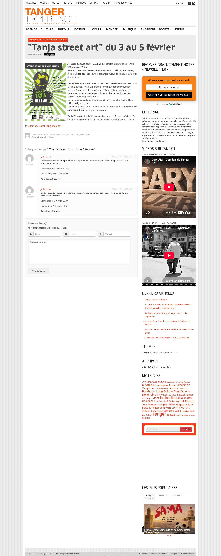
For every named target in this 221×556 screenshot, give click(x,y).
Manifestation (50, 40)
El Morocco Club (181, 388)
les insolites (168, 398)
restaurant (147, 411)
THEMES (146, 352)
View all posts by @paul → (44, 137)
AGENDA (107, 3)
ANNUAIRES (30, 3)
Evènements (35, 40)
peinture (169, 404)
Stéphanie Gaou (172, 411)
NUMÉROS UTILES (123, 3)
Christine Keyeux (182, 382)
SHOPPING (148, 29)
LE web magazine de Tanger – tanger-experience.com (56, 554)
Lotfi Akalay (169, 401)
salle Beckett (157, 411)
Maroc (178, 401)
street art (32, 126)
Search (180, 3)
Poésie (187, 408)
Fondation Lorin (152, 391)
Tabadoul (185, 411)
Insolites (172, 395)
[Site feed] (194, 3)
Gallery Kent (161, 394)
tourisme (185, 415)
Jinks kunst (46, 157)
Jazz (156, 397)
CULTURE (47, 29)
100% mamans (149, 382)
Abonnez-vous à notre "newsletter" (169, 94)
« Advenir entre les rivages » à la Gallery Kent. (167, 338)
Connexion (143, 554)
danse (153, 388)
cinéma (147, 385)
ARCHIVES (147, 367)
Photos (180, 407)
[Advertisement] (169, 460)
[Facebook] (190, 3)
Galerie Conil (171, 391)
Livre (156, 401)
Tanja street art (53, 126)
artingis (162, 381)
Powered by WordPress (159, 554)
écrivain (146, 418)
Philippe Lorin (158, 407)
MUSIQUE (129, 29)
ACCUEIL (44, 3)
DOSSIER (80, 29)
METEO (55, 3)
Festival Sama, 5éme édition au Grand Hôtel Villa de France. (167, 531)
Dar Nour (159, 388)
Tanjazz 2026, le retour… (157, 299)
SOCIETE (164, 29)
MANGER (112, 29)
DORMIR (63, 29)
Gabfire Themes (187, 554)
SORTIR (179, 29)
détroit (171, 388)
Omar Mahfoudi (149, 405)
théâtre (179, 415)
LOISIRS (96, 29)
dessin (165, 388)
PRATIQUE (81, 3)
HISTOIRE (67, 3)
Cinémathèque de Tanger (164, 385)
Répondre (29, 164)
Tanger (41, 126)
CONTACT (94, 3)
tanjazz (170, 414)
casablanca (170, 382)
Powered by (162, 104)
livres (161, 401)
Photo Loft (170, 408)
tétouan (192, 415)
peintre (160, 405)
